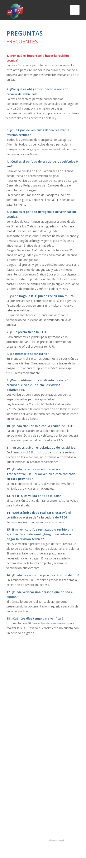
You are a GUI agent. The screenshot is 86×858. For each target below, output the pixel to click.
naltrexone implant (56, 840)
